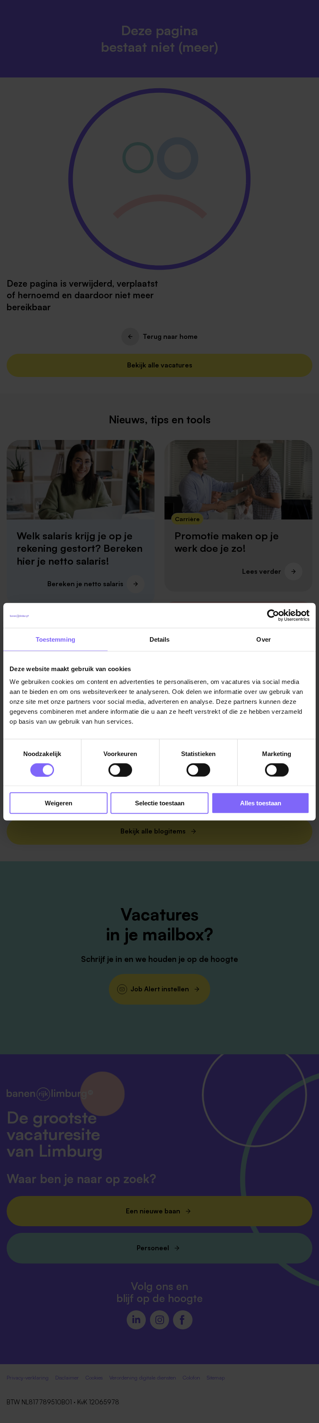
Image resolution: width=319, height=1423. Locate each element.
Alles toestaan (260, 803)
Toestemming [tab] (55, 639)
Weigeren (58, 803)
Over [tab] (263, 639)
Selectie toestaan (159, 803)
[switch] (120, 769)
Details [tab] (160, 639)
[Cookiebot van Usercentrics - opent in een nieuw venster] (273, 615)
